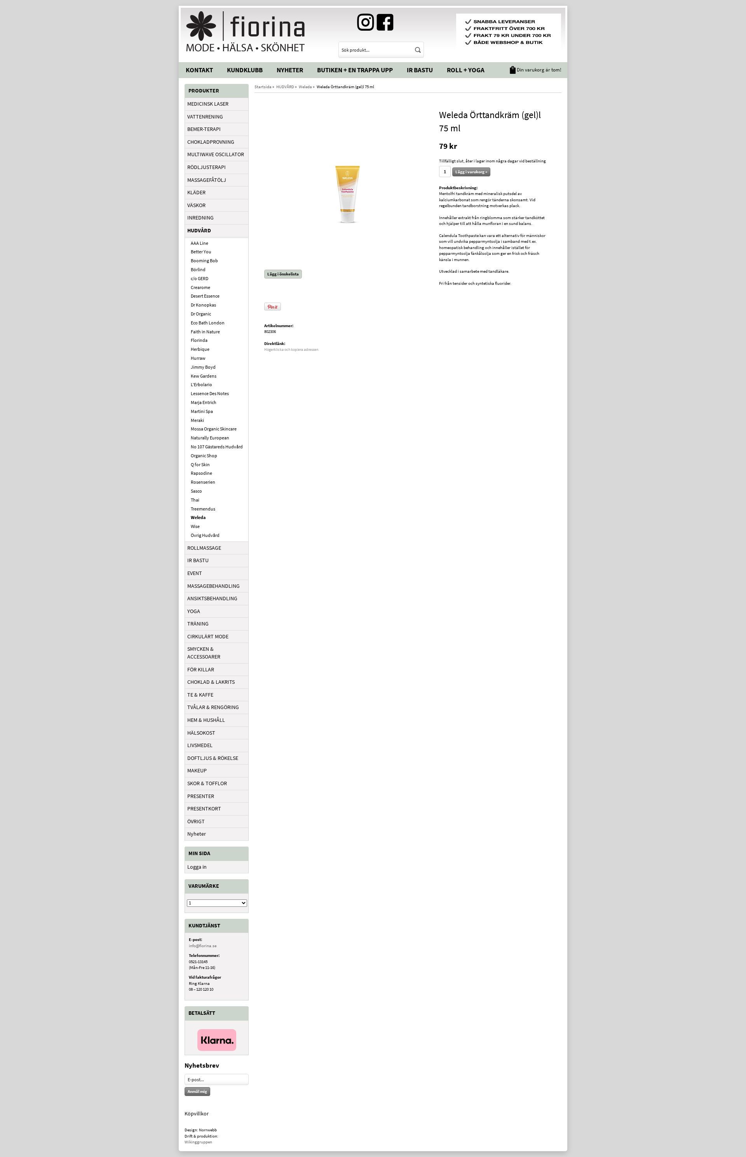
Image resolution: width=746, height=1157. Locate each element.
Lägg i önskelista (283, 274)
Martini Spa (202, 411)
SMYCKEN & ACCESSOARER (203, 652)
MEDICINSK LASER (207, 103)
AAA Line (199, 243)
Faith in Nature (205, 332)
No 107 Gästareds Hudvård (217, 447)
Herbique (200, 349)
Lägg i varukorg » (471, 171)
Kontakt (199, 70)
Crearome (200, 287)
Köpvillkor (197, 1113)
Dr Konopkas (203, 305)
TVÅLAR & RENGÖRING (213, 707)
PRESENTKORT (204, 808)
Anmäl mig (197, 1091)
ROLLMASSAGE (204, 547)
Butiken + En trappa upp (355, 70)
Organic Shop (204, 455)
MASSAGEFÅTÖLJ (206, 179)
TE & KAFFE (200, 694)
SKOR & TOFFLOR (207, 783)
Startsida (263, 86)
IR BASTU (198, 560)
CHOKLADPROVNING (210, 141)
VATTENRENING (205, 116)
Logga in (197, 866)
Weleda (198, 517)
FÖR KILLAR (200, 669)
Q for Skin (200, 464)
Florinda (199, 340)
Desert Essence (205, 296)
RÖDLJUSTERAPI (206, 167)
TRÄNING (198, 623)
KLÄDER (196, 192)
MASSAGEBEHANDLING (213, 585)
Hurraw (198, 358)
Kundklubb (245, 70)
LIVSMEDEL (200, 745)
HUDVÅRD (199, 230)
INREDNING (200, 217)
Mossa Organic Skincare (214, 429)
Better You (201, 251)
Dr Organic (201, 314)
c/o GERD (199, 278)
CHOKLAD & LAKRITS (211, 681)
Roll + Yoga (466, 70)
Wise (195, 526)
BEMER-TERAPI (204, 128)
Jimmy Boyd (203, 367)
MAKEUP (197, 770)
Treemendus (203, 509)
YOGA (193, 611)
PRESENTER (200, 796)
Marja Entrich (203, 402)
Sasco (196, 491)
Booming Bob (204, 260)
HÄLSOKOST (201, 732)
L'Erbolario (201, 384)
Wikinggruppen (198, 1142)
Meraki (197, 420)
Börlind (198, 269)
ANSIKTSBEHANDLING (212, 598)
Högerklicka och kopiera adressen (291, 349)
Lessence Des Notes (210, 393)
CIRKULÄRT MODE (207, 636)
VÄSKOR (196, 205)
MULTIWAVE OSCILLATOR (215, 154)
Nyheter (290, 70)
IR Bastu (420, 70)
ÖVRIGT (196, 821)
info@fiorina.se (202, 945)
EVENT (194, 573)
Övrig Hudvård (205, 535)
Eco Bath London (208, 323)
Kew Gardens (203, 376)
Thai (195, 500)
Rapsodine (201, 473)
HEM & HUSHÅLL (206, 719)
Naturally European (210, 438)
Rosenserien (203, 482)
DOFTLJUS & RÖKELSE (212, 757)
